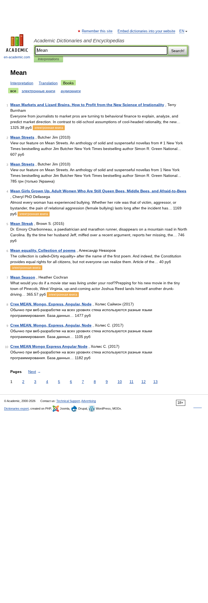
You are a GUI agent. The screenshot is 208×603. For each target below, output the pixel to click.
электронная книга (48, 128)
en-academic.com (17, 57)
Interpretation (21, 83)
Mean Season (22, 277)
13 (155, 381)
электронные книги (38, 91)
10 (120, 381)
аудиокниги (71, 91)
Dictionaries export (16, 408)
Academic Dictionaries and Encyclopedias (79, 40)
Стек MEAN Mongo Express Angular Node (48, 346)
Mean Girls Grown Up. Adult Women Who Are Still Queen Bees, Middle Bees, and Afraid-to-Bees (98, 191)
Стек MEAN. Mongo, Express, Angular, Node (51, 304)
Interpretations (48, 59)
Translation (48, 83)
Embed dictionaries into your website (146, 31)
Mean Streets (22, 137)
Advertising (88, 401)
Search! (177, 51)
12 (143, 381)
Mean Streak (21, 223)
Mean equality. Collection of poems (43, 250)
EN (181, 31)
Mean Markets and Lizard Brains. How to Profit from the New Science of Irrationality (87, 105)
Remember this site (97, 31)
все (13, 91)
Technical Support (68, 401)
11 (131, 381)
